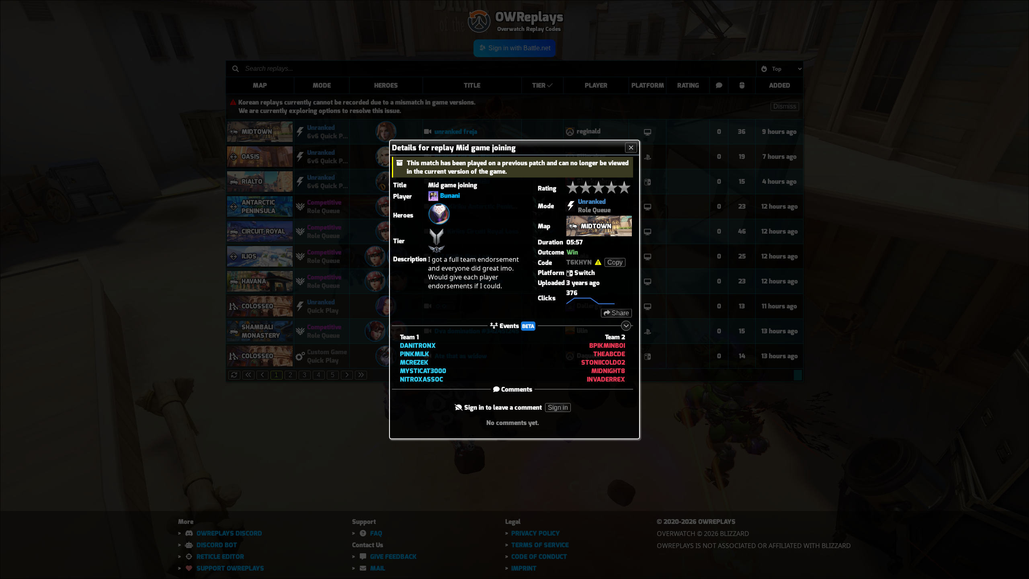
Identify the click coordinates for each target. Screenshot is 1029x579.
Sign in (558, 407)
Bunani (450, 195)
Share (619, 313)
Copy (615, 262)
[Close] (631, 148)
